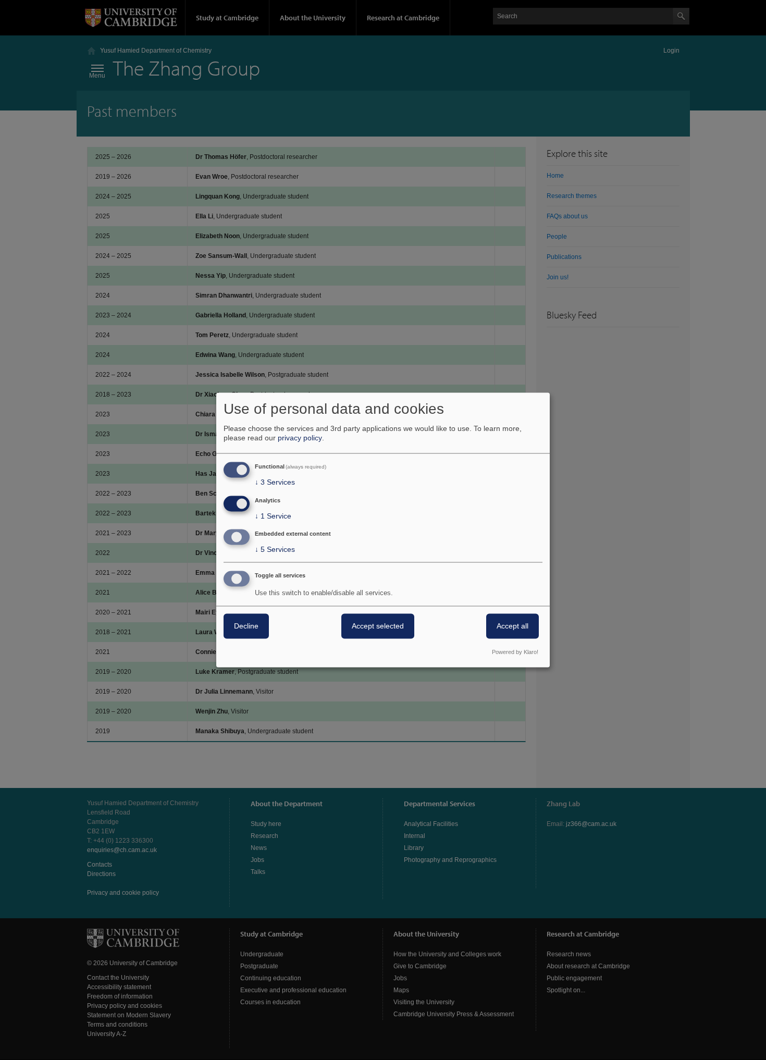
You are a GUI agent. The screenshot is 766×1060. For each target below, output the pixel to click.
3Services (275, 482)
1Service (273, 516)
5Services (275, 550)
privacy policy (300, 438)
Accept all (512, 626)
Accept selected (378, 626)
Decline (246, 626)
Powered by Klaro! (515, 652)
